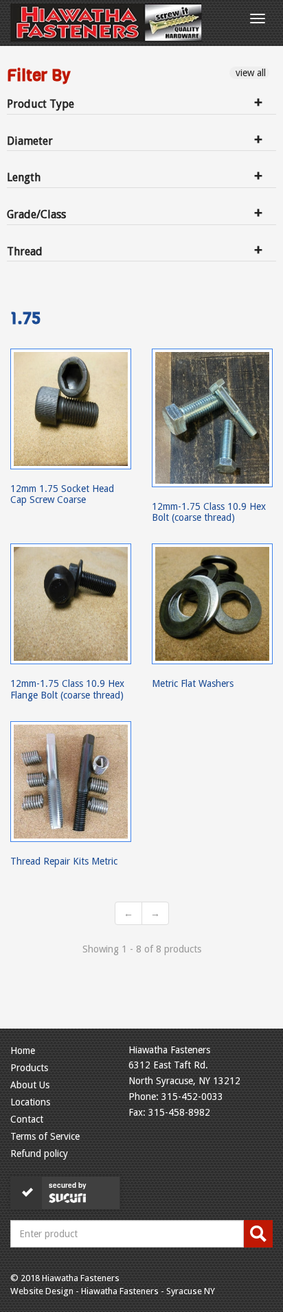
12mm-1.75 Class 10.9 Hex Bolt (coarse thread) (209, 512)
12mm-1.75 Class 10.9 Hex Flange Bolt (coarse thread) (67, 689)
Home (22, 1050)
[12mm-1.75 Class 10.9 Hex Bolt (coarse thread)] (212, 418)
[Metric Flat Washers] (212, 603)
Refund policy (39, 1153)
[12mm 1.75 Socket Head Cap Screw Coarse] (70, 409)
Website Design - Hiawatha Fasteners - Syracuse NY (112, 1291)
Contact (26, 1119)
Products (29, 1067)
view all (249, 72)
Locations (30, 1102)
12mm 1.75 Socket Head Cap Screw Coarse (62, 494)
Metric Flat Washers (193, 683)
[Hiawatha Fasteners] (106, 22)
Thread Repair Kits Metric (63, 861)
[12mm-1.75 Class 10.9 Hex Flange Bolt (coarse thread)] (70, 603)
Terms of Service (45, 1136)
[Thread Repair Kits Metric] (70, 781)
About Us (29, 1084)
